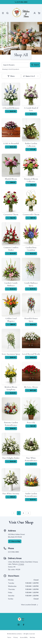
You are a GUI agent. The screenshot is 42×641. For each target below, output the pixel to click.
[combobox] (31, 76)
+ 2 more (21, 564)
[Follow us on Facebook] (23, 624)
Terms (9, 637)
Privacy (15, 637)
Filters (12, 76)
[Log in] (35, 13)
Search (36, 65)
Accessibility (24, 637)
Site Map (32, 637)
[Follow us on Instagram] (18, 624)
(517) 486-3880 (22, 2)
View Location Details (28, 605)
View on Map (15, 541)
